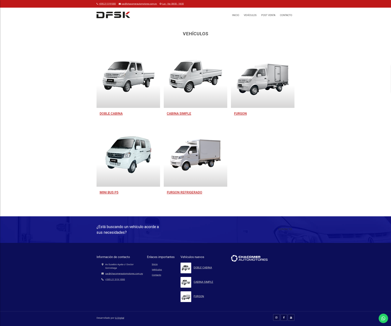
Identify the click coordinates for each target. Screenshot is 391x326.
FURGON (240, 113)
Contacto (286, 15)
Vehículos (250, 15)
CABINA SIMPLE (179, 113)
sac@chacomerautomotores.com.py (139, 4)
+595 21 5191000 (107, 4)
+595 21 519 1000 (115, 279)
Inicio (235, 15)
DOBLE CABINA (111, 113)
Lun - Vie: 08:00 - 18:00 (173, 4)
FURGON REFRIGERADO (184, 192)
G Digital (119, 317)
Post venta (268, 15)
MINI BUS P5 (109, 192)
